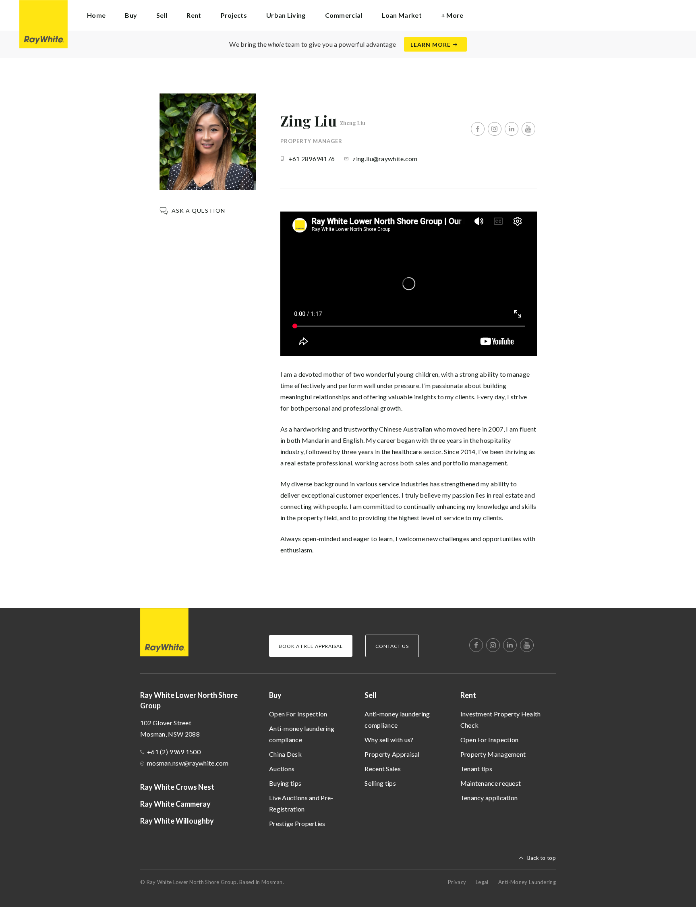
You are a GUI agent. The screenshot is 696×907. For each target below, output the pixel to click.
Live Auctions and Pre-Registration (301, 803)
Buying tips (285, 783)
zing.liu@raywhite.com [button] (384, 158)
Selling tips (380, 783)
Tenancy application (489, 797)
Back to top (541, 858)
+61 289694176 (311, 158)
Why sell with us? (389, 739)
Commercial (343, 15)
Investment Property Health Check (500, 719)
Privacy (457, 882)
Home (96, 15)
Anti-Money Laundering (527, 882)
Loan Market (402, 15)
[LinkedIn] (511, 129)
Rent (468, 695)
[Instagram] (494, 129)
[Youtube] (528, 129)
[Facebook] (478, 129)
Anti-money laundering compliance (301, 733)
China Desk (285, 754)
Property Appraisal (392, 754)
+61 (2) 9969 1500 (174, 751)
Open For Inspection (298, 714)
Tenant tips (476, 768)
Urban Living (286, 15)
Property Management (493, 754)
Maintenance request (490, 783)
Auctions (281, 768)
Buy (275, 695)
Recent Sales (383, 768)
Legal (482, 882)
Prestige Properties (297, 823)
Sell (371, 695)
